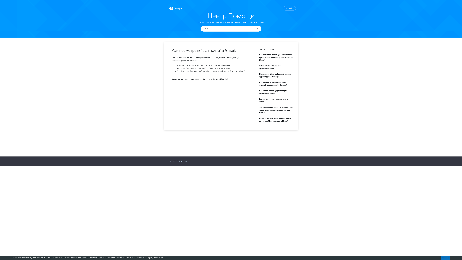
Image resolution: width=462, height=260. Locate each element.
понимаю (445, 258)
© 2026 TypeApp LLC (178, 161)
